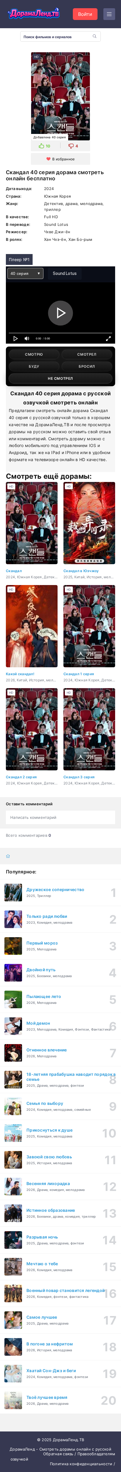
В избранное (63, 159)
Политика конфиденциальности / (82, 1463)
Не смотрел (60, 378)
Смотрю (34, 354)
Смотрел (86, 354)
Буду (34, 366)
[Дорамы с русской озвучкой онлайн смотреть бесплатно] (34, 14)
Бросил (87, 366)
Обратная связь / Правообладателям (79, 1453)
